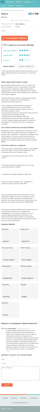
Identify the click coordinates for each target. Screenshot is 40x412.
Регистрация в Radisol (16, 38)
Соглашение (34, 398)
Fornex (6, 60)
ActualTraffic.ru (5, 10)
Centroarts (9, 408)
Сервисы (27, 2)
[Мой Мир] (37, 14)
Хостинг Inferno (10, 51)
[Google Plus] (35, 14)
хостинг (17, 26)
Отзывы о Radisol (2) (26, 66)
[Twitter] (31, 14)
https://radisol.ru (20, 24)
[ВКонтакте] (29, 14)
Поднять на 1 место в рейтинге (21, 20)
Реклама (11, 5)
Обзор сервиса (9, 66)
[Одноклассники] (33, 14)
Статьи (3, 5)
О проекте (23, 398)
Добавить (7, 385)
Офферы (18, 2)
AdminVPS (8, 55)
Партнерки (9, 2)
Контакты (19, 5)
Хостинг (21, 10)
